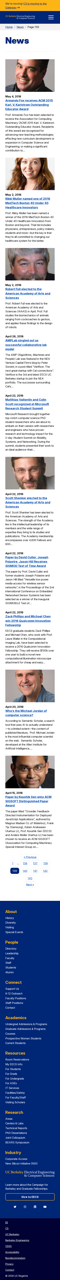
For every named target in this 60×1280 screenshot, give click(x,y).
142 (45, 871)
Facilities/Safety (15, 1092)
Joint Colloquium (15, 1137)
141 (35, 871)
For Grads (11, 1073)
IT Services (12, 1088)
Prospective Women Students (23, 1038)
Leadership (11, 953)
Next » (31, 884)
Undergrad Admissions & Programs (26, 1024)
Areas (8, 1118)
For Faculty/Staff (15, 1097)
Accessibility (12, 1252)
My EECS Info (13, 1064)
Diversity (10, 922)
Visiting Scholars (15, 1102)
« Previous (31, 857)
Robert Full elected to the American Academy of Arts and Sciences (27, 293)
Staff (8, 962)
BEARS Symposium (17, 1142)
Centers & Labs (14, 1123)
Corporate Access (16, 1159)
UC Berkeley (12, 1234)
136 (25, 863)
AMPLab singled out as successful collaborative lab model (26, 345)
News (20, 27)
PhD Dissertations (16, 1133)
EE (6, 1222)
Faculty (9, 958)
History (9, 918)
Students (10, 967)
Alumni (9, 972)
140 (25, 871)
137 (35, 863)
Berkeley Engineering (17, 1240)
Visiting (9, 927)
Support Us (12, 988)
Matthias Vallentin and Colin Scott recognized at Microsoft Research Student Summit (27, 404)
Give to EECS (30, 1197)
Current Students (15, 1043)
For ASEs (11, 1083)
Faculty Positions (15, 998)
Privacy (9, 1264)
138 (45, 863)
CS (6, 1228)
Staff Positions (14, 1003)
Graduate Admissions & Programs (25, 1029)
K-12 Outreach (13, 993)
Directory (10, 948)
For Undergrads (14, 1078)
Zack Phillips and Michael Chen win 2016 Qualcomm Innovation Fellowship (28, 621)
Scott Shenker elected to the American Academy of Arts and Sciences (27, 502)
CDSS (8, 1246)
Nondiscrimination (15, 1258)
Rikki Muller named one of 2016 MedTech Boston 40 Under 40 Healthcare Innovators (27, 203)
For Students (13, 1069)
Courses (10, 1033)
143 (30, 878)
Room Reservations (17, 1059)
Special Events (14, 932)
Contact (10, 1007)
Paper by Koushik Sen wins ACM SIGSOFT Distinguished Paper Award (28, 801)
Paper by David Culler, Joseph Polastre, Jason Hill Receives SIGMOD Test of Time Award (26, 562)
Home (9, 27)
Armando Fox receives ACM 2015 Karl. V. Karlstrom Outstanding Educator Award (29, 105)
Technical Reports (16, 1128)
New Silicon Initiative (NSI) (21, 1163)
